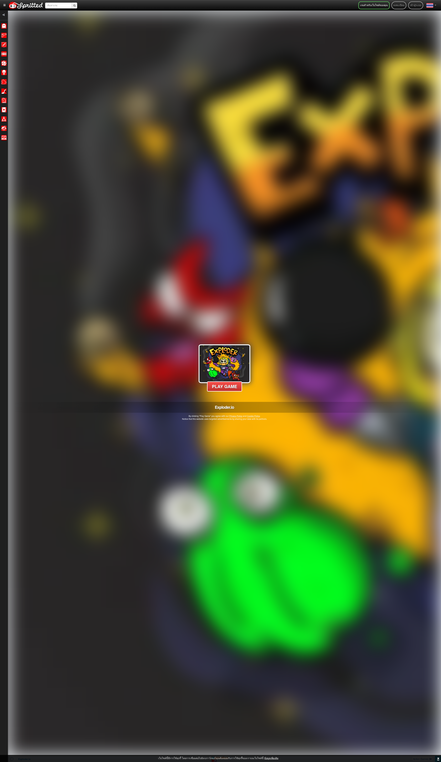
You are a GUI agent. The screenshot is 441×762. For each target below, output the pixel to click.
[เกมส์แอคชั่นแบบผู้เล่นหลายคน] (3, 138)
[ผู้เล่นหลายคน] (3, 119)
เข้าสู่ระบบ (415, 5)
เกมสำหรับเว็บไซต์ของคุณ (374, 5)
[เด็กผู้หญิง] (3, 91)
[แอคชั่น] (3, 35)
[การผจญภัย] (3, 45)
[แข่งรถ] (3, 54)
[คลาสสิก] (3, 26)
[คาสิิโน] (3, 110)
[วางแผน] (3, 72)
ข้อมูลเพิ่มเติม (271, 758)
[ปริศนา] (3, 82)
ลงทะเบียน (398, 5)
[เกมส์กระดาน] (3, 100)
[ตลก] (3, 128)
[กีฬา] (3, 63)
